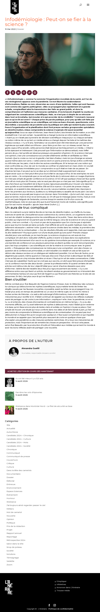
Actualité (11, 428)
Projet (9, 530)
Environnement (14, 488)
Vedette (10, 561)
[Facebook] (7, 92)
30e (8, 425)
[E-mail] (23, 92)
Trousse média (63, 590)
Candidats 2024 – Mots (17, 442)
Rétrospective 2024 (16, 540)
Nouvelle (11, 516)
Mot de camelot (14, 512)
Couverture (12, 460)
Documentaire (13, 474)
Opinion (10, 519)
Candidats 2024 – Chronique (20, 435)
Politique (11, 523)
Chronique (12, 449)
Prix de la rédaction (16, 526)
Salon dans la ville (15, 544)
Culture (10, 467)
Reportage (12, 537)
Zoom (9, 565)
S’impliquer (61, 581)
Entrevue (11, 484)
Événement (12, 495)
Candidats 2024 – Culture (19, 439)
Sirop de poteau (14, 547)
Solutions (11, 554)
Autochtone (12, 432)
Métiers (10, 509)
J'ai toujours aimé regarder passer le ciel (26, 505)
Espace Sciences (14, 491)
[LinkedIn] (18, 92)
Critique (10, 463)
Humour (11, 498)
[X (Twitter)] (12, 92)
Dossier (20, 29)
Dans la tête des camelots (19, 470)
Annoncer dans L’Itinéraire (68, 587)
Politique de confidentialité (61, 609)
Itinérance (11, 502)
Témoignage (13, 558)
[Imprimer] (34, 92)
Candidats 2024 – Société (18, 446)
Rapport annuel (14, 533)
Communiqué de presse (18, 456)
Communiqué (13, 453)
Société (10, 551)
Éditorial (10, 481)
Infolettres (61, 584)
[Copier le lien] (29, 92)
